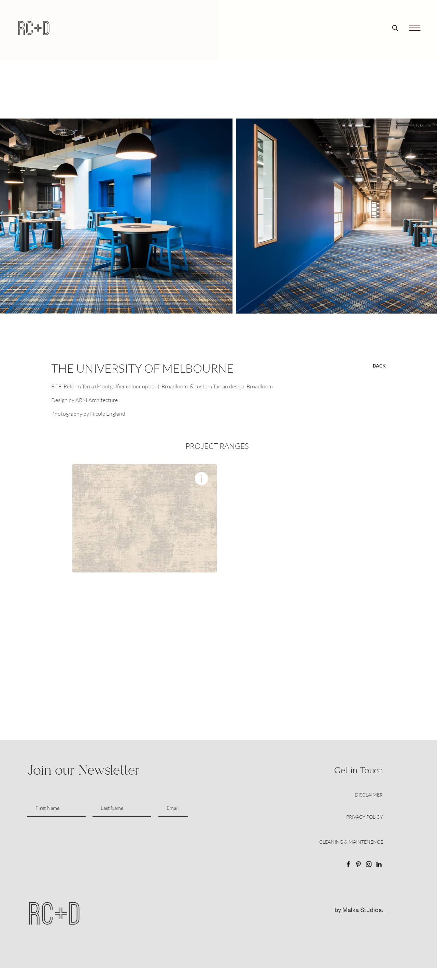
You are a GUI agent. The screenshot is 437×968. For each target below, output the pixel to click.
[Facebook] (348, 864)
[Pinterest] (358, 864)
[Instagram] (368, 864)
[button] (414, 28)
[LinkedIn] (379, 864)
